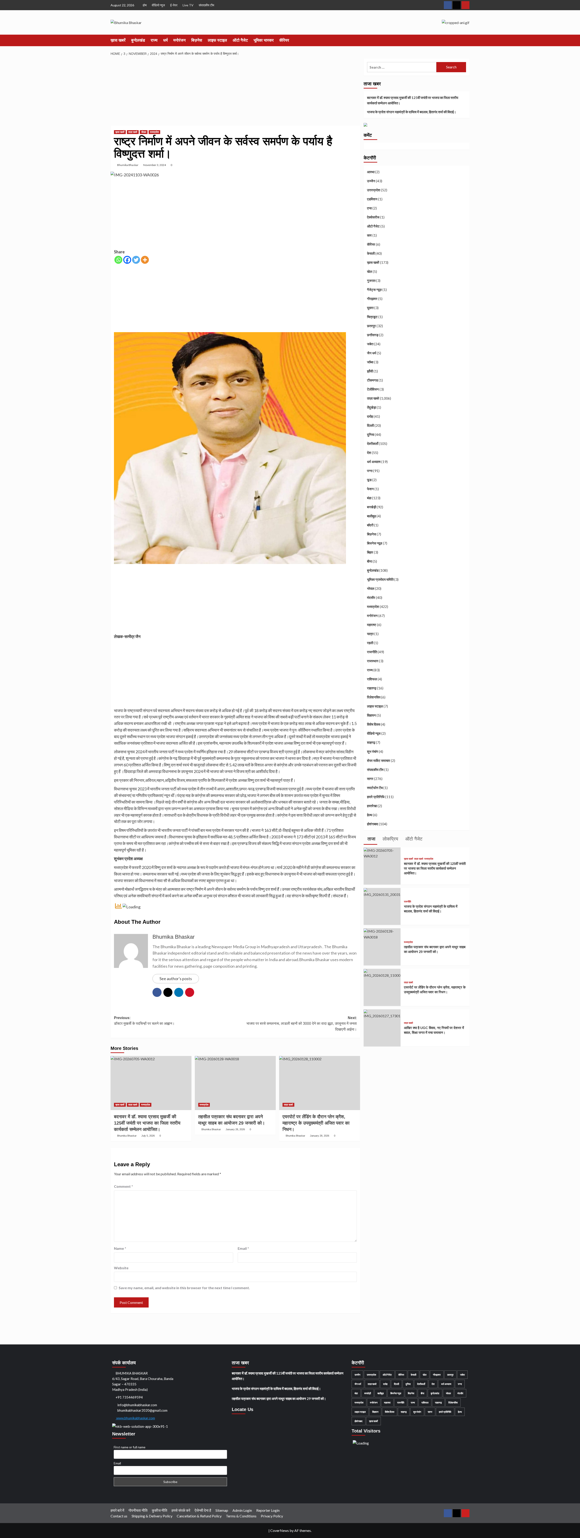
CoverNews (279, 1530)
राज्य (154, 40)
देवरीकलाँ (372, 444)
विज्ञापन (371, 715)
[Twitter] (136, 260)
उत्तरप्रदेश (373, 190)
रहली (370, 643)
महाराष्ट (371, 625)
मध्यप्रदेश (154, 132)
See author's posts (176, 978)
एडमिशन (372, 199)
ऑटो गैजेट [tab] (413, 839)
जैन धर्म (371, 353)
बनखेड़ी (371, 507)
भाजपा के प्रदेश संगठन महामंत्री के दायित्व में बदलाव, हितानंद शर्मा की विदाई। (411, 112)
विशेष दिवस (373, 724)
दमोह (370, 417)
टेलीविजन (373, 389)
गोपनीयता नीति (137, 1510)
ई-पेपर (173, 5)
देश (369, 453)
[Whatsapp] (118, 260)
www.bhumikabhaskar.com (135, 1418)
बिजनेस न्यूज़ (374, 543)
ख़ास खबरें (118, 40)
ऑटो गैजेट (240, 40)
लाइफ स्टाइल (217, 40)
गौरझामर (372, 299)
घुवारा (370, 308)
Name (120, 1248)
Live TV (188, 5)
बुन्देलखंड (138, 40)
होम (145, 5)
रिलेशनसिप (373, 697)
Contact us (119, 1516)
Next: (301, 1023)
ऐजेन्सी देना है (203, 1510)
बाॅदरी (370, 525)
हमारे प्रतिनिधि (375, 797)
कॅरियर (284, 40)
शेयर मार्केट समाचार (378, 761)
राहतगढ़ (371, 688)
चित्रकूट (372, 317)
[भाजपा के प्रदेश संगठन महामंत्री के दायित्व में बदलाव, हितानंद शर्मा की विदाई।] (382, 892)
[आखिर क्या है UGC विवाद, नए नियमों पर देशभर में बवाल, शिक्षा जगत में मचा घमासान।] (382, 1014)
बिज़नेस (196, 40)
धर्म (165, 40)
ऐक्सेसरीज (373, 217)
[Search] (467, 40)
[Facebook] (127, 260)
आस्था (371, 172)
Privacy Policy (272, 1516)
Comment (123, 1186)
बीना (369, 561)
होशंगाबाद (372, 824)
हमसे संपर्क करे (181, 1510)
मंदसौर (371, 598)
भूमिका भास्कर (264, 40)
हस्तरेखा (372, 806)
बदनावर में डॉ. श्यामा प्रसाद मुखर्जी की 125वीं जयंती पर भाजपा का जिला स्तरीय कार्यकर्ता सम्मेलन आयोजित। (412, 100)
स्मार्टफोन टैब (375, 788)
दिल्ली (370, 426)
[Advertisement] (235, 92)
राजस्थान (372, 661)
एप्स (369, 208)
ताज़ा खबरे (132, 132)
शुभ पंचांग (372, 752)
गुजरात (371, 281)
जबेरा (370, 344)
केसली (371, 254)
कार (369, 235)
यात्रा (370, 634)
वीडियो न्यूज (158, 5)
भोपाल (143, 132)
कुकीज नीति (159, 1510)
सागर (370, 779)
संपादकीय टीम (206, 5)
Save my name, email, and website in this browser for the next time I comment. (184, 1288)
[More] (145, 260)
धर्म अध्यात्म (374, 462)
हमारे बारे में (117, 1510)
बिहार (370, 552)
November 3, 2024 (154, 165)
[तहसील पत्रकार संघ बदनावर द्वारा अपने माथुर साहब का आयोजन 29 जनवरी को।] (235, 1083)
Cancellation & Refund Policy (199, 1516)
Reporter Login (268, 1510)
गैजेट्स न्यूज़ (374, 290)
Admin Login (242, 1510)
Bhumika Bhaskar (127, 165)
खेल (369, 272)
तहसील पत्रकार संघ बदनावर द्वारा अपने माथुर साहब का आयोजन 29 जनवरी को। (279, 1398)
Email (243, 1248)
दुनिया (370, 435)
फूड (369, 480)
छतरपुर (371, 326)
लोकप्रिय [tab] (389, 839)
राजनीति (372, 652)
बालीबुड (371, 516)
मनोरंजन (179, 40)
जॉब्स (370, 362)
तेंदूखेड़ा (371, 407)
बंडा (369, 498)
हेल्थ (369, 815)
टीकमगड (372, 380)
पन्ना (369, 471)
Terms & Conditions (241, 1516)
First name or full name (129, 1447)
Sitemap (221, 1510)
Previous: (144, 1021)
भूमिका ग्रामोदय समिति (380, 580)
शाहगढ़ (371, 743)
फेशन (370, 489)
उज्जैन (371, 181)
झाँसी (370, 371)
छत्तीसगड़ (372, 335)
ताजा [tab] (370, 839)
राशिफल (372, 679)
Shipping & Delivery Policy (152, 1516)
